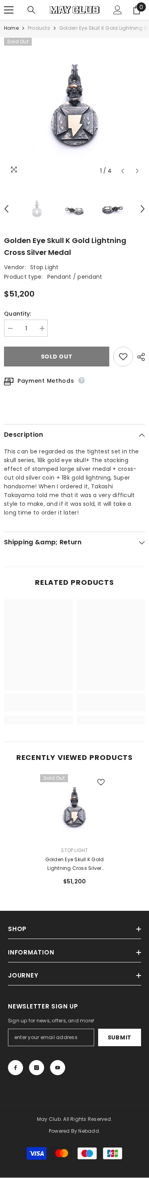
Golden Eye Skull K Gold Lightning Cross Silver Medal (74, 864)
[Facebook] (15, 1067)
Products (39, 28)
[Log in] (117, 10)
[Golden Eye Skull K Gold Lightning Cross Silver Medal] (74, 808)
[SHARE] (139, 356)
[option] (74, 108)
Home (11, 28)
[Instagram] (36, 1067)
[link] (38, 707)
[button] (123, 171)
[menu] (9, 10)
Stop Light (44, 267)
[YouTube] (57, 1067)
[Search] (31, 10)
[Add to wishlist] (123, 356)
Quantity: (17, 314)
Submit (120, 1037)
